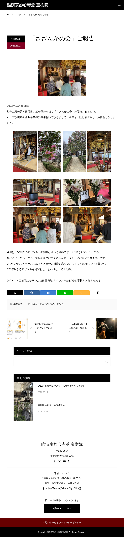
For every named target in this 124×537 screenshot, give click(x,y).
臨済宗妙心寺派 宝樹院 (27, 5)
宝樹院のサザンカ (55, 304)
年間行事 (16, 38)
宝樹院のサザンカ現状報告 (51, 405)
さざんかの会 (37, 304)
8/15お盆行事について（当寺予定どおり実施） (61, 385)
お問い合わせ (49, 522)
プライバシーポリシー (70, 522)
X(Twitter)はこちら (62, 508)
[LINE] (65, 292)
